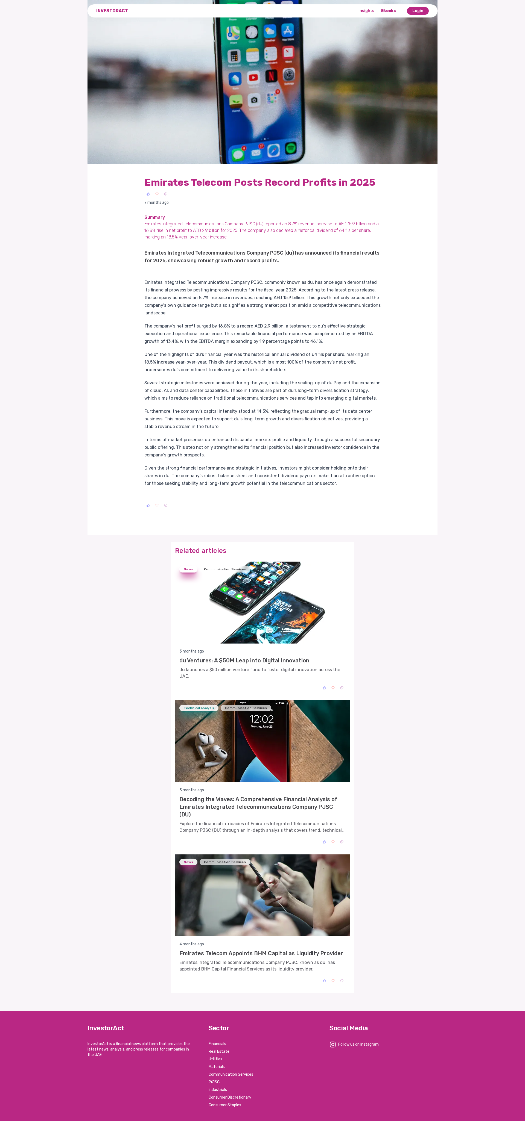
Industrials (218, 1089)
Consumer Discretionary (230, 1097)
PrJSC (214, 1082)
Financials (217, 1044)
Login (417, 10)
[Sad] (166, 194)
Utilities (215, 1059)
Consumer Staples (225, 1105)
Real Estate (219, 1051)
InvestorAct (112, 10)
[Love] (157, 194)
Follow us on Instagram (358, 1044)
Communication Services (231, 1074)
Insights (366, 10)
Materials (217, 1066)
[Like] (148, 194)
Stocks (388, 10)
